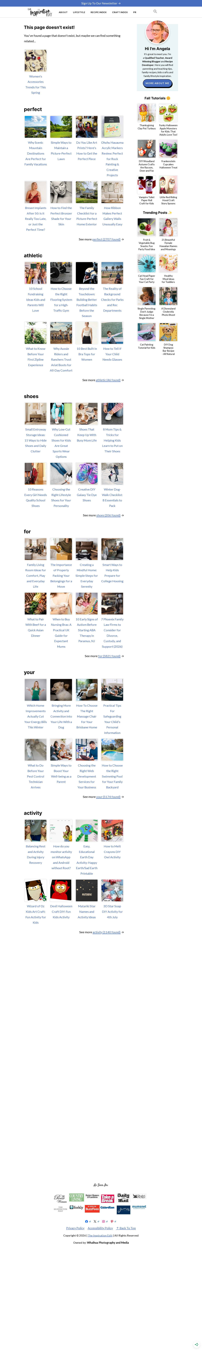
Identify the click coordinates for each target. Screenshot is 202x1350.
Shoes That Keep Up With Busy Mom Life (87, 434)
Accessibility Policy (100, 1228)
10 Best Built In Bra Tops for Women (87, 354)
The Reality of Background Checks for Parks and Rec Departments (112, 299)
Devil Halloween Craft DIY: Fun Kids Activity (61, 911)
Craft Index (120, 12)
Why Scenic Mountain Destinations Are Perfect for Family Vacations (35, 153)
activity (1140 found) (107, 932)
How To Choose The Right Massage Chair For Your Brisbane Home (86, 716)
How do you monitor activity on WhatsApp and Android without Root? (61, 857)
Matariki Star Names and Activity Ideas (87, 911)
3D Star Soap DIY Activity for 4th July (112, 911)
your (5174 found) (108, 797)
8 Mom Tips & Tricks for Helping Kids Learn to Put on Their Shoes (112, 440)
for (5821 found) (109, 656)
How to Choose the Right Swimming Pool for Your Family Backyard (112, 776)
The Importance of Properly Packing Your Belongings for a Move (61, 575)
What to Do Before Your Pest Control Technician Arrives (35, 776)
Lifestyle (79, 12)
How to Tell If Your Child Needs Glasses (112, 354)
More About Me (157, 83)
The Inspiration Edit (100, 1235)
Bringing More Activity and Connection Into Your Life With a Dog (61, 716)
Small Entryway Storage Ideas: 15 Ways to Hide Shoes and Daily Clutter (36, 440)
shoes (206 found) (108, 515)
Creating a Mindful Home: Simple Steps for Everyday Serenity (87, 575)
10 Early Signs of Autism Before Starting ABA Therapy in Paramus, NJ (87, 630)
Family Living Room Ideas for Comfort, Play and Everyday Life (35, 575)
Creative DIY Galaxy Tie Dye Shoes (87, 494)
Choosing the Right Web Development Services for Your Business (86, 776)
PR (134, 12)
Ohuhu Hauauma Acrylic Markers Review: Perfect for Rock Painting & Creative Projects (112, 159)
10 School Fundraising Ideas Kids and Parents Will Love (35, 299)
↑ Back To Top (126, 1228)
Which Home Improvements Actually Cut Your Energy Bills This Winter (35, 716)
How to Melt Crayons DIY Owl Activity (112, 851)
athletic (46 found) (108, 380)
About (63, 12)
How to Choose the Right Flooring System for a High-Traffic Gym (61, 299)
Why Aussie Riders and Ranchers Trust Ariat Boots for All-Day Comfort (61, 359)
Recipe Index (99, 12)
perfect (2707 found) (106, 239)
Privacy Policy (75, 1228)
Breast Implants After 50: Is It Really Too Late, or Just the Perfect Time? (35, 218)
